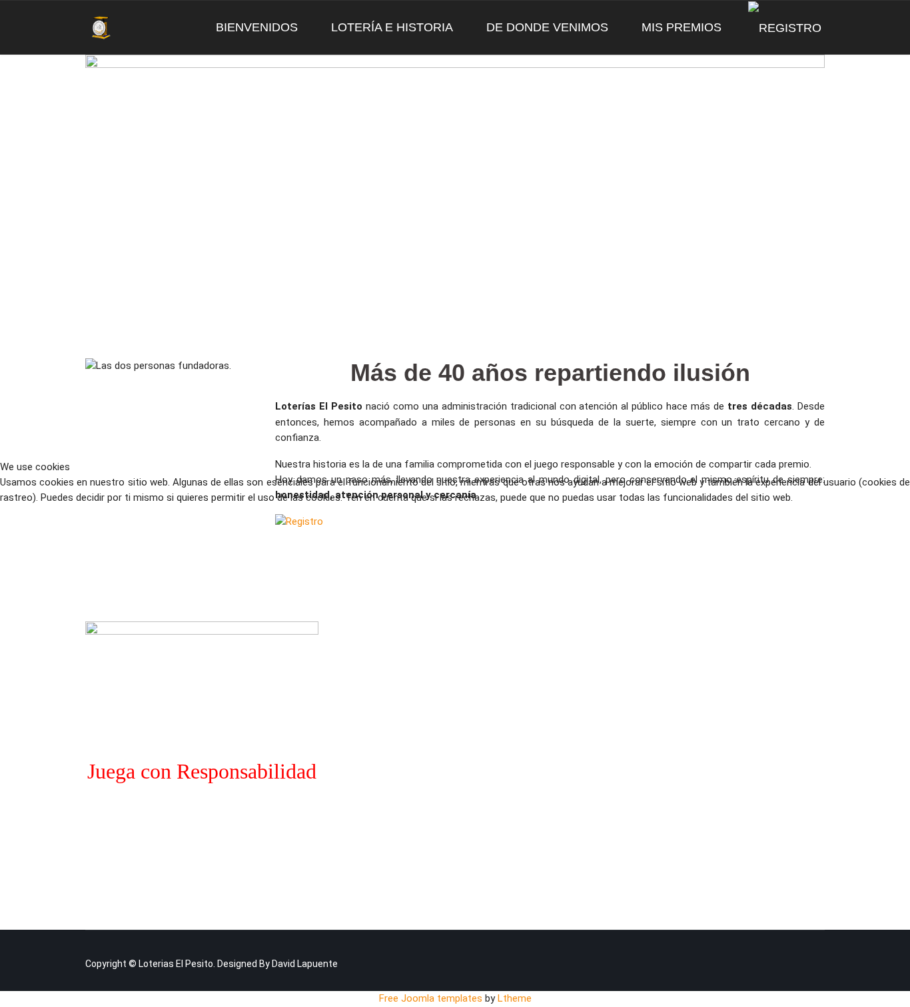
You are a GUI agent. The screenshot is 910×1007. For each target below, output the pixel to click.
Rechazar (177, 532)
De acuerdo (60, 532)
